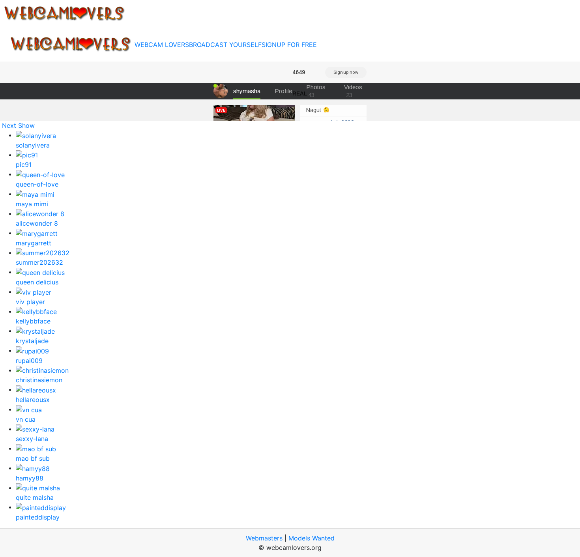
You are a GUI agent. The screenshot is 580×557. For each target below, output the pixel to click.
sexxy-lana (32, 439)
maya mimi (32, 204)
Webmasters (264, 538)
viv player (30, 302)
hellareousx (33, 400)
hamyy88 (29, 478)
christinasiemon (39, 380)
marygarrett (33, 243)
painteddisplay (38, 517)
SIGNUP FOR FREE (289, 45)
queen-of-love (37, 184)
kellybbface (33, 321)
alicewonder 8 (37, 223)
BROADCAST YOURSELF (225, 45)
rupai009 (29, 360)
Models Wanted (311, 538)
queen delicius (37, 282)
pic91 (24, 164)
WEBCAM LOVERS (162, 45)
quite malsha (35, 497)
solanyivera (33, 145)
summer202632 (39, 262)
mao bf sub (33, 458)
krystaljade (32, 341)
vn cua (26, 419)
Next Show (18, 125)
